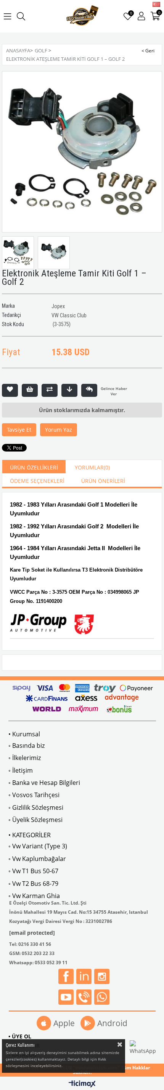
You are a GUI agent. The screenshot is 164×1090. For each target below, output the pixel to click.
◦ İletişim (20, 770)
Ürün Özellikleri (34, 467)
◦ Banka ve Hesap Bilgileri (44, 782)
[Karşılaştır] (50, 390)
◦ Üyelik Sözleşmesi (35, 819)
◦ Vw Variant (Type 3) (37, 846)
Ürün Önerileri (103, 480)
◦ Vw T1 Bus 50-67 (33, 871)
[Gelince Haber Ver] (89, 390)
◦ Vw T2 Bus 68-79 (33, 883)
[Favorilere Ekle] (10, 390)
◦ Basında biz (26, 745)
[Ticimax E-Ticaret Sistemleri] (82, 1084)
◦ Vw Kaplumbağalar (37, 858)
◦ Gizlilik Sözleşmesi (35, 807)
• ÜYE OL (19, 1036)
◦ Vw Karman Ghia (34, 896)
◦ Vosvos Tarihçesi (33, 795)
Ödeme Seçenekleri (37, 480)
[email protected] (32, 932)
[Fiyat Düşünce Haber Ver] (69, 390)
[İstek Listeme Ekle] (30, 390)
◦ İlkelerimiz (24, 758)
